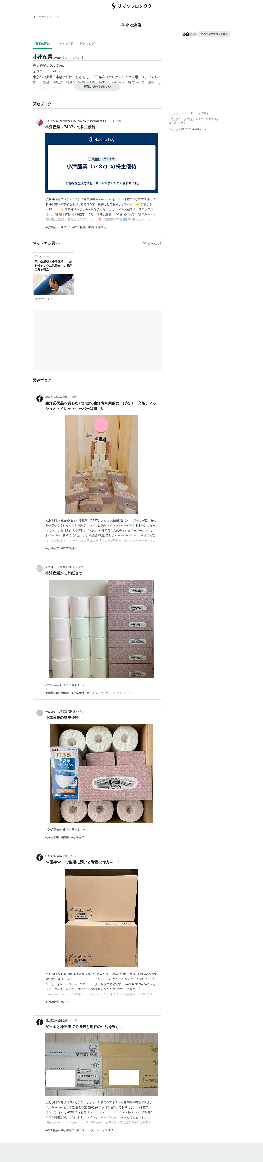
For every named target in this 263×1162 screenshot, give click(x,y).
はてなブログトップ (179, 122)
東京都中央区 (43, 77)
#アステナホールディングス (95, 1130)
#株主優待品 (69, 548)
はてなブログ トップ (48, 17)
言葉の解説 (42, 43)
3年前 (74, 397)
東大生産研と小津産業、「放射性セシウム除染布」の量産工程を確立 (53, 265)
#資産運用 (52, 692)
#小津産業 (52, 227)
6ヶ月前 (117, 120)
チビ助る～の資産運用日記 (60, 566)
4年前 (81, 711)
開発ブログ (212, 119)
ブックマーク (43, 256)
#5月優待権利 (97, 227)
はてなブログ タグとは (181, 119)
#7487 (65, 227)
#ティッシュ (95, 692)
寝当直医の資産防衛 (56, 397)
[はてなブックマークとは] (58, 243)
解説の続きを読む (95, 86)
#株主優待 (79, 227)
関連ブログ (87, 43)
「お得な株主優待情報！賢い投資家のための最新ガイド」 (77, 120)
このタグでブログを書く (214, 34)
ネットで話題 (65, 43)
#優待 (65, 692)
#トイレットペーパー (120, 692)
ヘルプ (200, 119)
